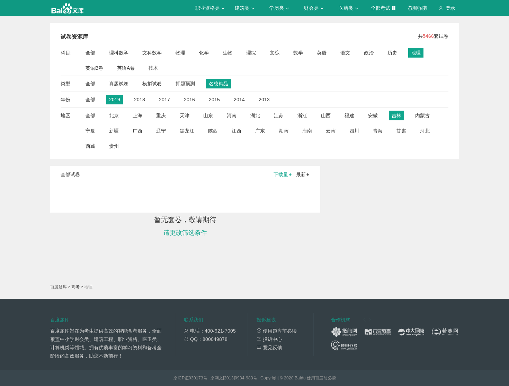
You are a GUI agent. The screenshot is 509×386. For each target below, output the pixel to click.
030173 (196, 378)
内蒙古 (422, 115)
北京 (114, 115)
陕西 (213, 131)
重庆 (161, 115)
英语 (322, 52)
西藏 (90, 146)
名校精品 (218, 83)
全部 (90, 52)
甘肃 (401, 131)
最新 (301, 174)
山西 (326, 115)
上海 (137, 115)
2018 (139, 99)
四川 (354, 131)
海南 (307, 131)
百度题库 (58, 286)
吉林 (396, 115)
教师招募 (418, 8)
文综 (274, 52)
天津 (184, 115)
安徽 (373, 115)
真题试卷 (118, 83)
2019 (114, 99)
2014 (239, 99)
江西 (236, 131)
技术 (153, 68)
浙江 (302, 115)
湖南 (283, 131)
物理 (180, 52)
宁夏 (90, 131)
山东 (208, 115)
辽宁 (161, 131)
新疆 (114, 131)
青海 (378, 131)
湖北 (255, 115)
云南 (331, 131)
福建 (349, 115)
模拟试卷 (152, 83)
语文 (345, 52)
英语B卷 (94, 68)
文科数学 (152, 52)
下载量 (281, 174)
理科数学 (118, 52)
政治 (369, 52)
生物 (227, 52)
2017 (164, 99)
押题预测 (185, 83)
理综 (251, 52)
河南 (231, 115)
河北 (425, 131)
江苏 (279, 115)
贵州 (114, 146)
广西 (137, 131)
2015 (214, 99)
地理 (416, 52)
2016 (189, 99)
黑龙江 (187, 131)
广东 (260, 131)
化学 (204, 52)
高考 (75, 286)
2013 (264, 99)
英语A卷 (126, 68)
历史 (392, 52)
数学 (298, 52)
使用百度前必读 (321, 378)
